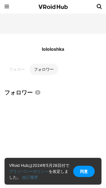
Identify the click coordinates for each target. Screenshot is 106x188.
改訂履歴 (30, 177)
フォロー (17, 69)
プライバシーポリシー (29, 171)
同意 (84, 171)
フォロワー (44, 69)
